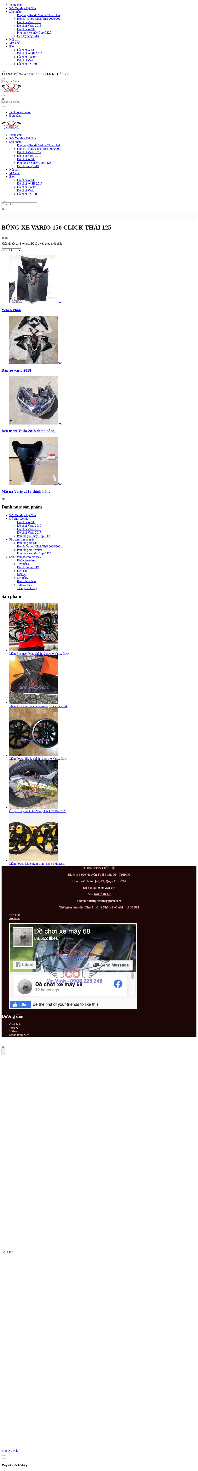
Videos (13, 1031)
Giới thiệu (15, 1024)
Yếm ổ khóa (11, 310)
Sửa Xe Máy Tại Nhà (22, 8)
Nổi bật (13, 39)
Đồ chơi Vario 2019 (29, 22)
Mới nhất (14, 43)
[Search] (3, 209)
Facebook (15, 914)
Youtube (14, 918)
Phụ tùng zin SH (27, 543)
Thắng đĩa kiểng (27, 588)
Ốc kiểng (22, 577)
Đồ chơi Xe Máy (19, 518)
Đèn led (22, 570)
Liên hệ (14, 1028)
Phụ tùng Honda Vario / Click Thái (38, 15)
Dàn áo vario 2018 (16, 370)
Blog (12, 46)
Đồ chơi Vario (25, 60)
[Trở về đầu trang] (3, 1047)
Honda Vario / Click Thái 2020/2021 (39, 18)
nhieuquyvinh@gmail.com (104, 900)
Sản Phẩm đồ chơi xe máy (25, 556)
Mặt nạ (21, 574)
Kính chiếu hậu (26, 581)
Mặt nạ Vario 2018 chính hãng (26, 491)
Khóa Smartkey (26, 560)
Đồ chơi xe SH (26, 29)
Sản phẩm (15, 11)
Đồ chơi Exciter (26, 56)
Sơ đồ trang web (19, 1034)
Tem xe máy (24, 584)
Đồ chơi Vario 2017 (29, 532)
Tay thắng (23, 563)
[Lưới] (3, 238)
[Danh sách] (6, 238)
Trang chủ (15, 4)
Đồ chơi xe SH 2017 (29, 53)
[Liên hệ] (3, 1051)
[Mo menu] (3, 71)
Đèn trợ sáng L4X (28, 36)
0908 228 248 (106, 887)
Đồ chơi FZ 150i (27, 63)
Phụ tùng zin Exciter (29, 550)
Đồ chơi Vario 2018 (29, 25)
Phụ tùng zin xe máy (21, 539)
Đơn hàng (15, 115)
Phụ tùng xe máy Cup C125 (34, 32)
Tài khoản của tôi (20, 112)
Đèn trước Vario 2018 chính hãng (28, 431)
